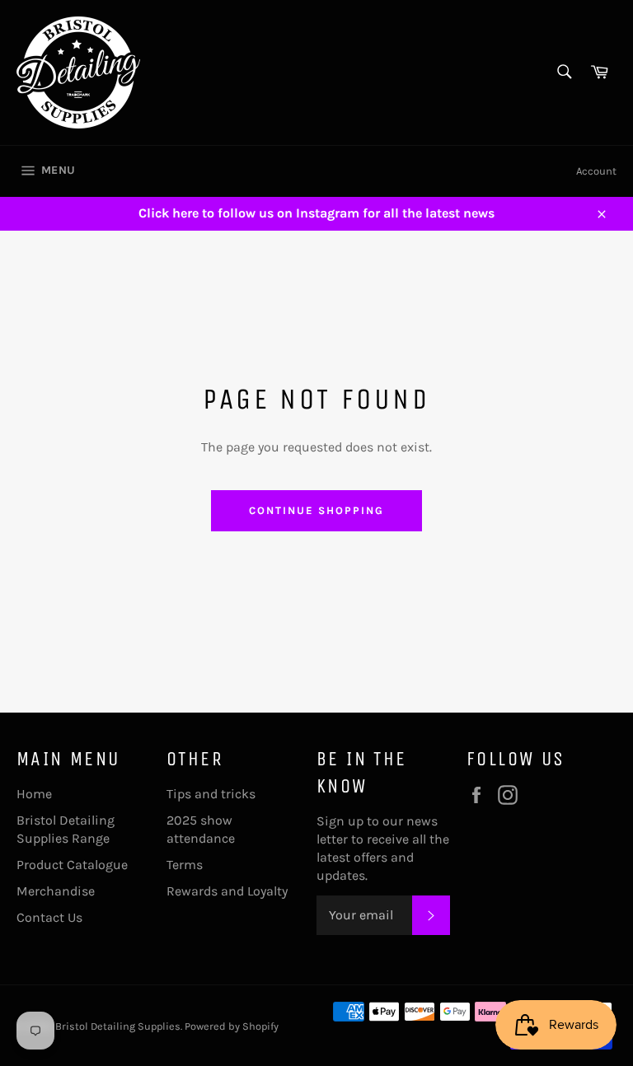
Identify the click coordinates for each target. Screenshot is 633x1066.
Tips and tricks (211, 794)
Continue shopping (316, 510)
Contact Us (49, 917)
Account (596, 171)
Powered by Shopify (232, 1026)
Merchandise (55, 891)
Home (34, 794)
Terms (184, 864)
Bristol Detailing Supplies (118, 1026)
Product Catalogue (72, 864)
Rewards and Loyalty (227, 891)
